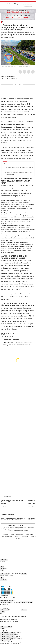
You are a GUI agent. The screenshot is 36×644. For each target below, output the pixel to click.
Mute (2, 566)
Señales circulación (7, 333)
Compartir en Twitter (7, 634)
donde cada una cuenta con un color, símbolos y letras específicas (17, 129)
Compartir (24, 602)
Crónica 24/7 (4, 595)
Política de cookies (29, 534)
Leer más (6, 345)
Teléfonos (32, 536)
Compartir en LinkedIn (7, 636)
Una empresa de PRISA (18, 543)
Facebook (20, 72)
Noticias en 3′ (5, 573)
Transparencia (17, 536)
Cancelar (9, 626)
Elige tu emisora (28, 6)
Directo (24, 573)
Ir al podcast (16, 602)
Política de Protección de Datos (16, 534)
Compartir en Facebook (8, 633)
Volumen (3, 568)
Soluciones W (25, 536)
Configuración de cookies (7, 536)
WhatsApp (33, 72)
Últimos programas (15, 573)
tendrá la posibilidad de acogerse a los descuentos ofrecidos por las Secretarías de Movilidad (17, 326)
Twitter (24, 72)
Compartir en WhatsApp (8, 638)
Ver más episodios (6, 602)
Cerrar (2, 611)
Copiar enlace (5, 640)
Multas (3, 335)
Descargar (3, 641)
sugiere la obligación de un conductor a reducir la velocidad (17, 281)
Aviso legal (5, 534)
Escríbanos (18, 538)
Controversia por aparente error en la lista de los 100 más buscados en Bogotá (12, 501)
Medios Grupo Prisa (18, 548)
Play (2, 570)
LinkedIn (28, 72)
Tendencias (5, 22)
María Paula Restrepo (8, 76)
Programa (18, 4)
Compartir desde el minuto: (10, 643)
